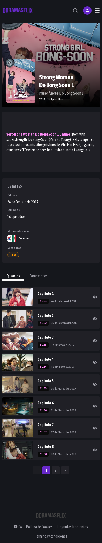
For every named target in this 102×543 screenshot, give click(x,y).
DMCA (18, 527)
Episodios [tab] (13, 276)
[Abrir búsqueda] (75, 10)
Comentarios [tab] (38, 276)
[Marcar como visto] (94, 297)
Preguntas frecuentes (72, 527)
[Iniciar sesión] (87, 10)
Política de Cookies (39, 527)
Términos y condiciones (51, 536)
